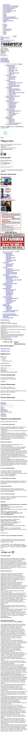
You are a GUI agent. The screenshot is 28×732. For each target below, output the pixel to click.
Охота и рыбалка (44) (14, 113)
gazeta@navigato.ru (8, 339)
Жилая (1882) (12, 66)
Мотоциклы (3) (12, 83)
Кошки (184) (11, 119)
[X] (5, 154)
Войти (4, 21)
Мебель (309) (12, 91)
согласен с (12, 169)
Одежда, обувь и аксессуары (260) (16, 92)
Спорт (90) (11, 115)
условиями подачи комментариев (15, 169)
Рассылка (4, 356)
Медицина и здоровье (12, 124)
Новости (17, 5)
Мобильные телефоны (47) (15, 90)
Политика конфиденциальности (10, 18)
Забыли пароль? (4, 410)
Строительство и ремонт (13, 96)
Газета (13, 8)
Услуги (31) (11, 108)
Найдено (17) (12, 99)
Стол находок (10, 97)
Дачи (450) (11, 71)
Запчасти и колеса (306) (14, 86)
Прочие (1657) (12, 94)
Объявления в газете (7, 361)
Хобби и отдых (10, 109)
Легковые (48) (12, 81)
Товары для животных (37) (15, 123)
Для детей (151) (12, 93)
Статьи (15, 7)
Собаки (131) (12, 120)
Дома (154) (11, 69)
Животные (9, 118)
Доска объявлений (7, 9)
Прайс (4, 15)
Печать (10, 149)
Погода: (2, 49)
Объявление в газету (5, 348)
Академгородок (7, 12)
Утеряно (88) (12, 98)
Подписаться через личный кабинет (9, 372)
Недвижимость (10, 65)
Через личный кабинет (6, 365)
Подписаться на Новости (9, 5)
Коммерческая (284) (13, 70)
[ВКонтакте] (1, 154)
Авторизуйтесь (6, 163)
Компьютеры (10, 101)
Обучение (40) (12, 79)
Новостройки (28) (13, 68)
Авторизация (4, 415)
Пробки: (2, 50)
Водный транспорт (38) (14, 85)
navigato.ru (24, 545)
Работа (8, 75)
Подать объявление (7, 8)
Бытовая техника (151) (14, 88)
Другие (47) (11, 121)
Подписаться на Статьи (8, 7)
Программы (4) (12, 107)
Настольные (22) (12, 103)
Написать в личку (5, 149)
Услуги (9, 117)
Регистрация (3, 409)
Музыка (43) (11, 112)
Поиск (4, 4)
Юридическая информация (9, 16)
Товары (9, 87)
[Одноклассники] (3, 154)
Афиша (5, 14)
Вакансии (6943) (12, 76)
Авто (8, 80)
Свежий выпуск (4, 58)
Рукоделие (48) (12, 114)
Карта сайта (6, 19)
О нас (4, 13)
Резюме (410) (12, 77)
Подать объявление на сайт (9, 10)
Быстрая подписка (5, 363)
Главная (8, 4)
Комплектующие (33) (14, 102)
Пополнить (3, 402)
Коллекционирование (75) (15, 110)
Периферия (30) (12, 105)
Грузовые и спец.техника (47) (15, 82)
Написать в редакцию (8, 20)
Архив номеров (4, 59)
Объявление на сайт (5, 351)
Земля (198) (11, 74)
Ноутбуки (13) (12, 104)
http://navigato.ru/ (17, 650)
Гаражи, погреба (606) (14, 72)
